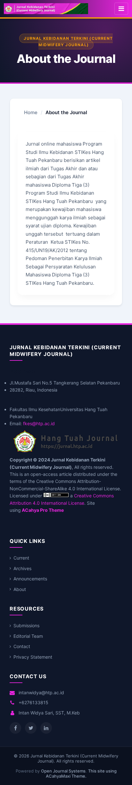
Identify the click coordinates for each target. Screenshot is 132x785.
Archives (22, 568)
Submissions (26, 625)
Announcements (30, 578)
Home (30, 112)
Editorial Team (28, 636)
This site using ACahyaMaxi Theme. (81, 773)
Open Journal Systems (63, 770)
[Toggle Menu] (121, 9)
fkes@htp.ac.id (39, 423)
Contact (21, 646)
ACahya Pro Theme (42, 510)
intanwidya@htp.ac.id (41, 692)
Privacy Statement (32, 657)
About (19, 589)
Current (21, 558)
